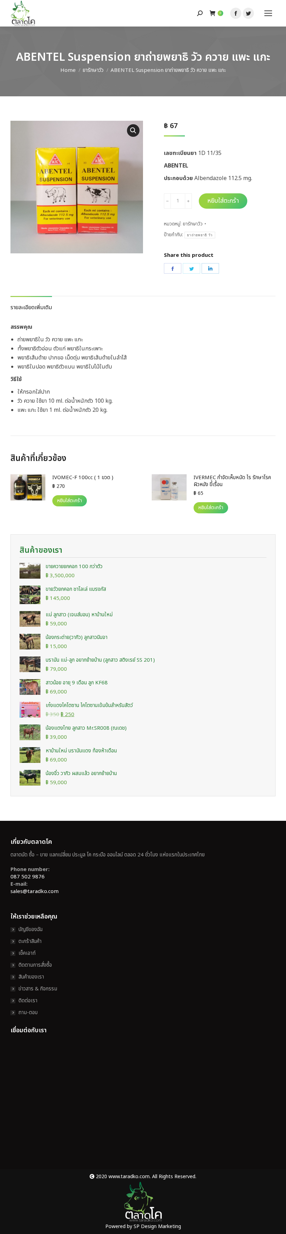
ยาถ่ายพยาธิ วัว (200, 235)
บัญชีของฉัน (30, 929)
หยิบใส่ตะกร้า (223, 201)
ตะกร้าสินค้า (30, 941)
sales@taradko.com (34, 891)
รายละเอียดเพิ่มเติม (31, 307)
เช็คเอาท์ (27, 953)
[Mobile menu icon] (268, 13)
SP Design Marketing (157, 1226)
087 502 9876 (27, 877)
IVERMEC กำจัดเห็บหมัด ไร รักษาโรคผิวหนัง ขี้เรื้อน (232, 481)
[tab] (31, 304)
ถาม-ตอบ (28, 1012)
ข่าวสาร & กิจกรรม (37, 989)
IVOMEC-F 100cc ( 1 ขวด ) (82, 477)
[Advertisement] (143, 1106)
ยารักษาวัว (193, 224)
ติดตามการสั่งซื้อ (35, 965)
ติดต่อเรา (27, 1000)
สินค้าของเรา (31, 977)
